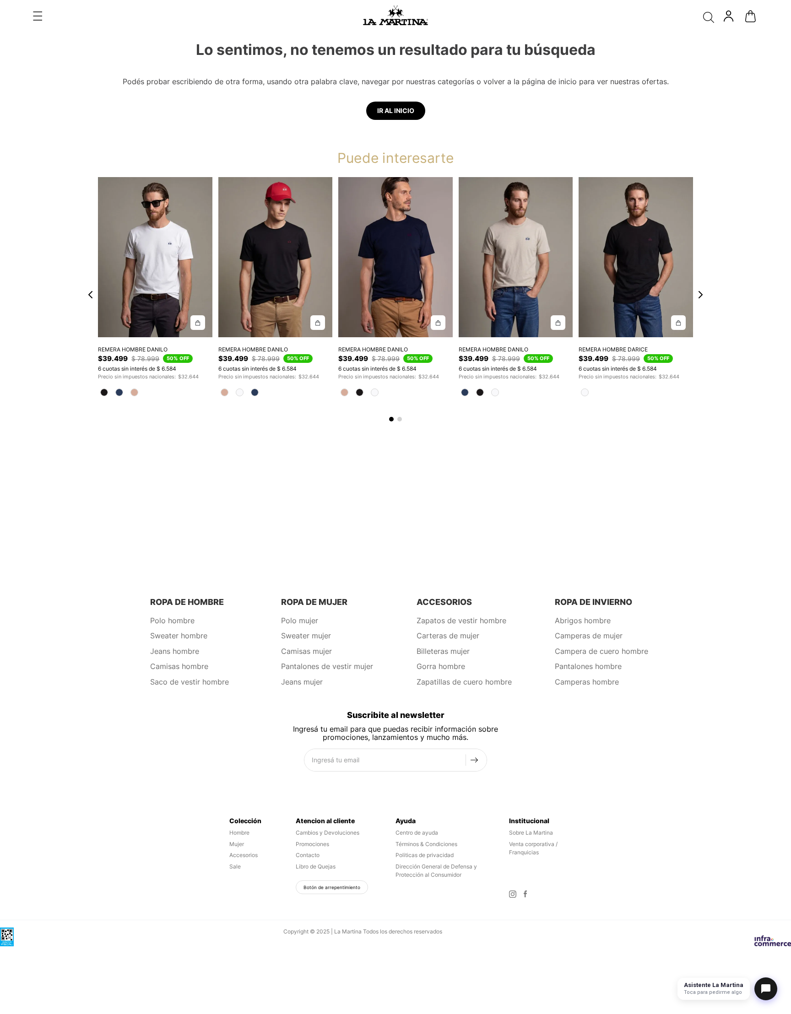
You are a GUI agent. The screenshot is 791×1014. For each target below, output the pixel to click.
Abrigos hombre (583, 620)
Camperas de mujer (589, 635)
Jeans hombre (174, 651)
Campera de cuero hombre (601, 651)
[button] (37, 16)
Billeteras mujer (443, 651)
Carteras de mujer (448, 635)
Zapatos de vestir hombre (461, 620)
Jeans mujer (302, 681)
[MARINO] (119, 392)
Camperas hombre (587, 681)
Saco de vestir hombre (189, 681)
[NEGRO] (104, 392)
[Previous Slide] (90, 295)
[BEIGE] (134, 392)
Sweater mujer (306, 635)
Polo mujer (299, 620)
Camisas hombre (179, 666)
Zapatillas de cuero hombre (464, 681)
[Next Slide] (700, 295)
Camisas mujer (306, 651)
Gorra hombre (441, 666)
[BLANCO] (239, 392)
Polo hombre (172, 620)
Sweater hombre (178, 635)
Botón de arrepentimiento (331, 887)
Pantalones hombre (588, 666)
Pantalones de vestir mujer (327, 666)
